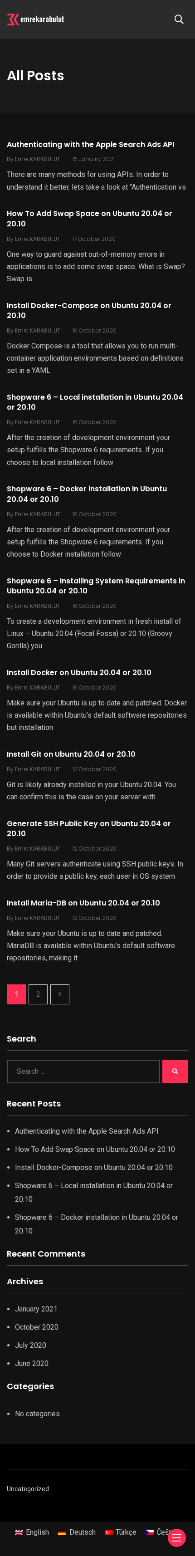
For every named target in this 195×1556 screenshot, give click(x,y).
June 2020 (32, 1363)
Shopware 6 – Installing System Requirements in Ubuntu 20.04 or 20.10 (96, 586)
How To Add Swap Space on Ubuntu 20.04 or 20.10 (89, 219)
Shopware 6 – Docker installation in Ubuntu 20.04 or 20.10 (87, 494)
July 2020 (30, 1345)
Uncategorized (28, 1488)
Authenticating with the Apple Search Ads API (90, 144)
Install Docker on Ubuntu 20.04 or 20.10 (79, 672)
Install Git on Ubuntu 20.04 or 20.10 (71, 754)
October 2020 (36, 1327)
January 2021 (36, 1309)
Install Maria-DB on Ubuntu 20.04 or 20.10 (83, 903)
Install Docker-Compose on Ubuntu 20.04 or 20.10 (89, 310)
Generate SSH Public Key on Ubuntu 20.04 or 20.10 (89, 828)
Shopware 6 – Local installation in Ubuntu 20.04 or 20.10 (95, 402)
